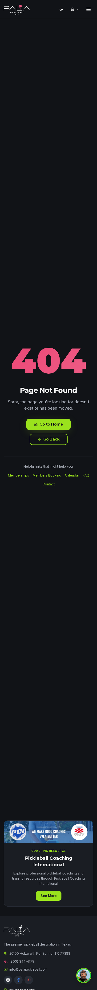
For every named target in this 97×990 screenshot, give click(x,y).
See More (48, 896)
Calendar (72, 475)
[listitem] (8, 980)
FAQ (86, 475)
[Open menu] (88, 9)
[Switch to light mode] (61, 9)
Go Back (51, 439)
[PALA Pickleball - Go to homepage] (17, 9)
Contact (49, 484)
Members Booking (47, 475)
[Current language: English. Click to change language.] (75, 9)
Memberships (18, 475)
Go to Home (51, 424)
